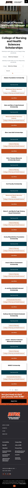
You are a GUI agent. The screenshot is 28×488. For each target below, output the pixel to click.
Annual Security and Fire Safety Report (20, 451)
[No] (26, 483)
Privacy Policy (18, 448)
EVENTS (4, 428)
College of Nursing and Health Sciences (14, 93)
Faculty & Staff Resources (6, 455)
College (5, 66)
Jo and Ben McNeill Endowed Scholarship (14, 289)
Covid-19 (17, 454)
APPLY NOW (5, 425)
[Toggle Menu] (26, 1)
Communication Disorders (14, 299)
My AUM (4, 445)
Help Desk (4, 448)
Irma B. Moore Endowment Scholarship (14, 263)
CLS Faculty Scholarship (14, 184)
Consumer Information (18, 458)
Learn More (14, 98)
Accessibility (5, 442)
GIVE (3, 431)
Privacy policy (23, 483)
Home (3, 28)
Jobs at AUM (18, 445)
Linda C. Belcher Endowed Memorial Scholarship (14, 340)
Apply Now (14, 401)
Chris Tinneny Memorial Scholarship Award (14, 159)
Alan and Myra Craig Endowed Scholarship (14, 106)
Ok (14, 486)
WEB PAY (4, 434)
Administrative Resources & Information (6, 459)
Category (5, 56)
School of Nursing (13, 144)
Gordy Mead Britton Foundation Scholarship (14, 238)
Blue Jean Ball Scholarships (14, 132)
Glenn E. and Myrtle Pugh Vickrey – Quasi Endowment (14, 212)
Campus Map (18, 442)
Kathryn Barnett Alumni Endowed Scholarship (14, 315)
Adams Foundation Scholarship (14, 78)
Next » (16, 390)
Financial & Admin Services (6, 451)
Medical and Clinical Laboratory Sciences (14, 90)
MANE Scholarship (14, 365)
